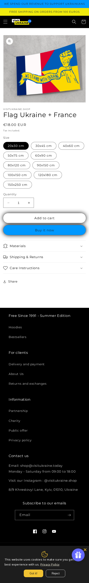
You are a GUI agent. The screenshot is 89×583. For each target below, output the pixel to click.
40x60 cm (71, 146)
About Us (16, 374)
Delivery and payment (27, 364)
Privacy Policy (50, 564)
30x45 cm (43, 146)
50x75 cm (16, 155)
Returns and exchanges (28, 384)
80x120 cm (17, 165)
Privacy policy (20, 440)
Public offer (18, 430)
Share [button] (12, 281)
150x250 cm (17, 185)
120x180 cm (47, 175)
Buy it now (44, 230)
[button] (5, 22)
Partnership (18, 411)
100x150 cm (17, 175)
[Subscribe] (69, 515)
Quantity (9, 194)
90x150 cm (46, 165)
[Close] (85, 550)
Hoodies (15, 327)
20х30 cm (16, 146)
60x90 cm (43, 155)
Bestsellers (18, 337)
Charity (14, 421)
